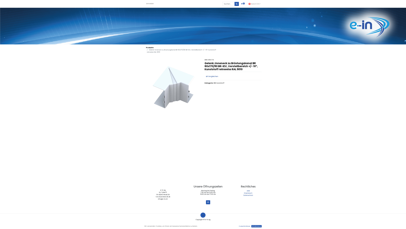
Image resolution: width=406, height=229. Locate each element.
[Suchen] (237, 4)
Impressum (248, 193)
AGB (248, 191)
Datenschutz (248, 195)
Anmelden (150, 4)
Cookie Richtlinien (244, 226)
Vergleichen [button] (213, 76)
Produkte (150, 48)
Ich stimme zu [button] (256, 226)
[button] (203, 215)
